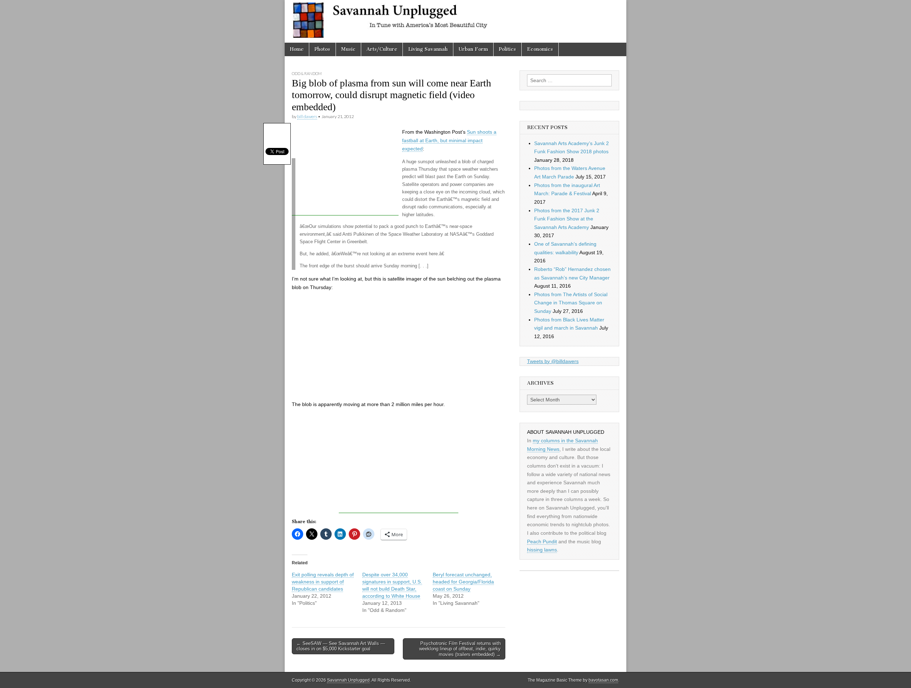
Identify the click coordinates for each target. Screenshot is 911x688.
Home (297, 49)
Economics (540, 49)
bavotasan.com (603, 680)
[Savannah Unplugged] (455, 21)
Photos (322, 49)
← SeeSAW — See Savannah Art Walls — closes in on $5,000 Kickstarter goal (340, 646)
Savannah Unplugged (348, 680)
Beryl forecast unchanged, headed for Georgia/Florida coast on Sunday (463, 582)
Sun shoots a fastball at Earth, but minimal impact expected (449, 140)
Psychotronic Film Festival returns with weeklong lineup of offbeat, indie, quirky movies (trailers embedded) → (460, 649)
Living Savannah (428, 49)
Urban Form (473, 49)
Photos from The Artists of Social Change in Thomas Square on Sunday (570, 303)
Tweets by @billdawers (553, 361)
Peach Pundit (542, 541)
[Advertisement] (345, 171)
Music (348, 49)
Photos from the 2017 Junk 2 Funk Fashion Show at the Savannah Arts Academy (566, 219)
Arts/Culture (382, 49)
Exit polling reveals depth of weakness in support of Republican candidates (323, 582)
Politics (507, 49)
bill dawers (307, 116)
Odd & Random (307, 73)
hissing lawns (542, 550)
